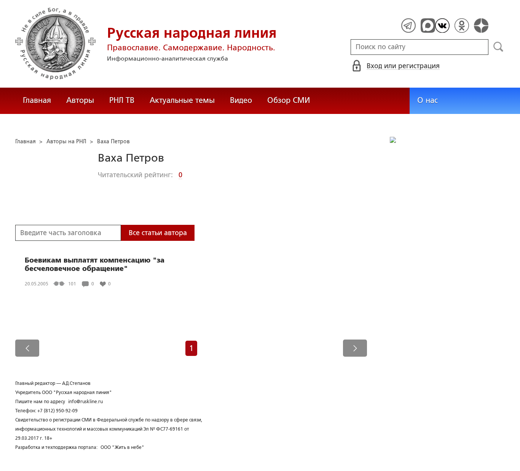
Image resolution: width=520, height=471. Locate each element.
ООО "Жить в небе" (122, 447)
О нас (427, 100)
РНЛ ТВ (121, 100)
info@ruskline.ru (85, 401)
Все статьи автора (158, 233)
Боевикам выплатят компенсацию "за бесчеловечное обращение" (94, 264)
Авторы (80, 100)
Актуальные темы (182, 100)
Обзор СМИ (288, 100)
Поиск (498, 46)
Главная (37, 100)
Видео (241, 100)
